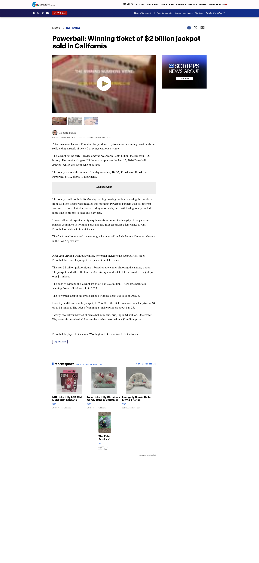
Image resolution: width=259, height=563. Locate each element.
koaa (43, 13)
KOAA (35, 13)
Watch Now (217, 4)
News (56, 27)
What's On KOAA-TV (215, 13)
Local (140, 4)
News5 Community (143, 13)
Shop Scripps (197, 4)
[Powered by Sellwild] (151, 455)
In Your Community (163, 13)
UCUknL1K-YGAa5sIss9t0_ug (48, 13)
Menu (127, 4)
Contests (199, 13)
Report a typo (60, 342)
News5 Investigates (183, 13)
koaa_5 (39, 13)
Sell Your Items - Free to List (89, 364)
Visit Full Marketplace (146, 364)
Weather (167, 4)
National (152, 4)
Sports (181, 4)
